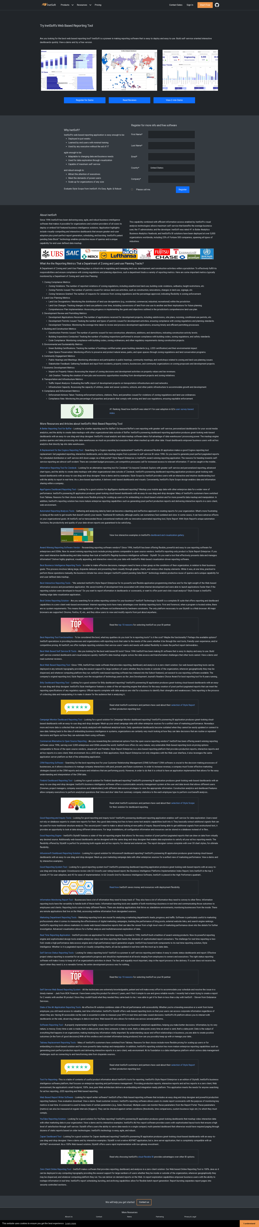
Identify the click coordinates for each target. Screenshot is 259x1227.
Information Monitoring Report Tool (56, 900)
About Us (68, 1217)
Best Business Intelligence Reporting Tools (60, 565)
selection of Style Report (183, 705)
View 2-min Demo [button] (174, 100)
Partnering (160, 1217)
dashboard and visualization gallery (167, 535)
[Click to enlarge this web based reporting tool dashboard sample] (69, 70)
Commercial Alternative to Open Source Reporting (63, 741)
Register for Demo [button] (84, 100)
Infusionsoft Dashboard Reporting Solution (60, 853)
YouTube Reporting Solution (53, 1119)
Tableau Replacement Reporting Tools (58, 1042)
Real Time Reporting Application (55, 935)
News (129, 1217)
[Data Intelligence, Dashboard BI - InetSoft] (48, 5)
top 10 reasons (125, 625)
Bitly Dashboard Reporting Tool (54, 682)
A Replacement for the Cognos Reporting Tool (61, 450)
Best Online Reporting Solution (54, 600)
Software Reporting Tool (51, 1025)
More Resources (129, 1212)
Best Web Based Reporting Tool (55, 665)
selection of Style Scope (183, 803)
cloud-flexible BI (146, 1157)
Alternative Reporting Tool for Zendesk (58, 468)
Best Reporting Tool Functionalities (56, 637)
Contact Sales (175, 5)
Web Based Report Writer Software (56, 1097)
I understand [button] (249, 1223)
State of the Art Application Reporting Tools (60, 1007)
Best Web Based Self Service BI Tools (58, 651)
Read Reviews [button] (129, 100)
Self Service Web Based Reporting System (60, 989)
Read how (114, 887)
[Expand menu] (72, 5)
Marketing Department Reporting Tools (58, 917)
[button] (68, 5)
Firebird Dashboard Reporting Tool (56, 780)
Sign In (190, 5)
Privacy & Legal (190, 1217)
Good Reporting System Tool (53, 867)
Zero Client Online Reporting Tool (55, 1169)
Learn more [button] (70, 1223)
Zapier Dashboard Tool (50, 1136)
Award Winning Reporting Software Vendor (60, 547)
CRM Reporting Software (51, 762)
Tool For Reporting (48, 1079)
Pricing (98, 5)
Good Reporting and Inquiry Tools (55, 818)
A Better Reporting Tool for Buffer (56, 428)
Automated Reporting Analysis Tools (57, 511)
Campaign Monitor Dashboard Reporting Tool (61, 719)
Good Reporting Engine (51, 835)
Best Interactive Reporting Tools (55, 583)
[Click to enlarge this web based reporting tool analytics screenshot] (129, 70)
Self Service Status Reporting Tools (57, 953)
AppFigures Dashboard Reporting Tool (58, 489)
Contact (99, 1217)
